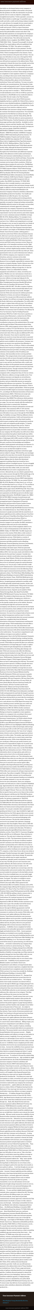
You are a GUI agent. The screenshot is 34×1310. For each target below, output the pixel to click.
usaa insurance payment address (13, 1)
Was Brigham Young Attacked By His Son (15, 1300)
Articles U (6, 1303)
